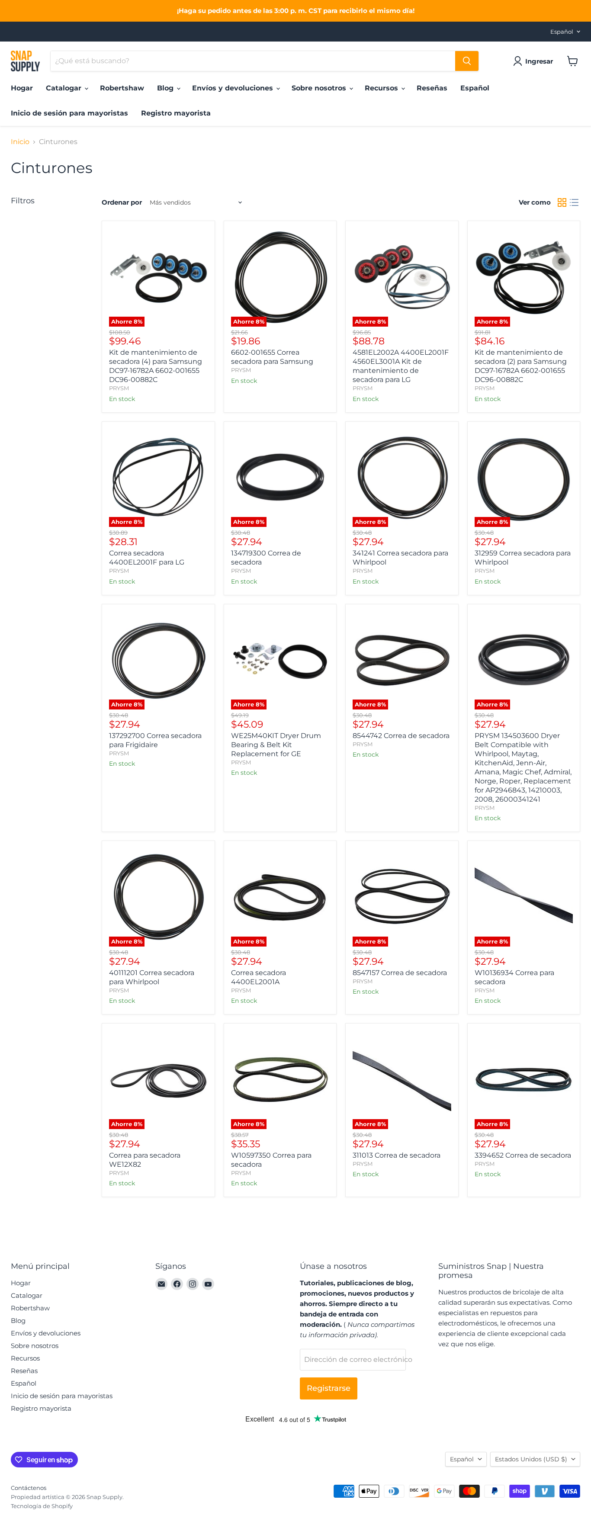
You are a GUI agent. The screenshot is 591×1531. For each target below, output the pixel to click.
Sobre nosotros (320, 88)
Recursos (382, 88)
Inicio (20, 142)
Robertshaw (122, 88)
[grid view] (562, 202)
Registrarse (328, 1388)
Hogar (22, 88)
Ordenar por (122, 202)
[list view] (574, 202)
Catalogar (65, 88)
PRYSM (119, 388)
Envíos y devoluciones (233, 88)
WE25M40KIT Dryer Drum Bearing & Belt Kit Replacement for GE (276, 745)
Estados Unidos (531, 1459)
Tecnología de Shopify (42, 1505)
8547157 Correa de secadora (400, 973)
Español (561, 31)
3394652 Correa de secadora (523, 1155)
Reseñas (432, 88)
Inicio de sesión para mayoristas (69, 113)
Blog (166, 88)
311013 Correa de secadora (396, 1155)
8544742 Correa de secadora (401, 736)
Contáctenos (28, 1487)
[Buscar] (467, 61)
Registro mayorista (176, 113)
